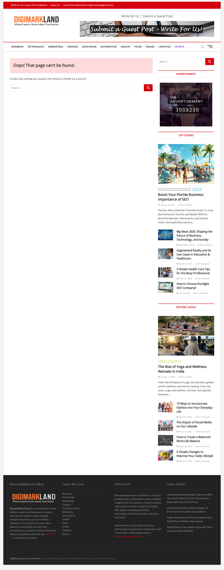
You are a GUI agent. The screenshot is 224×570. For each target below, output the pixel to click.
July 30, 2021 (184, 293)
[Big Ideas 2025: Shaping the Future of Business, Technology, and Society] (165, 235)
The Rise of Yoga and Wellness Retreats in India (182, 369)
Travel (150, 46)
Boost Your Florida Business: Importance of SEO (181, 197)
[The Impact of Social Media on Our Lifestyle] (165, 425)
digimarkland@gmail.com (128, 536)
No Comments (186, 205)
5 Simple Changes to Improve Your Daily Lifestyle (195, 454)
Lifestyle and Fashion (169, 360)
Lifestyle (165, 46)
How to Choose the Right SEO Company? (193, 286)
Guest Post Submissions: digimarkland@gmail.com (88, 5)
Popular (197, 189)
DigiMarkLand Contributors (25, 558)
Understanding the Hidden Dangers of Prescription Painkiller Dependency (187, 509)
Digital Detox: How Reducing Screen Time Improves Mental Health (189, 529)
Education (89, 46)
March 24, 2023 (185, 417)
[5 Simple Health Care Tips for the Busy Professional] (165, 272)
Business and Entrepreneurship (174, 189)
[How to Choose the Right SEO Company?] (165, 287)
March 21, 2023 (185, 264)
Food (138, 46)
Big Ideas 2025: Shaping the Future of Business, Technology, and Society (194, 235)
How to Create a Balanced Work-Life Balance (194, 439)
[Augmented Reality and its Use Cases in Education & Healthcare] (165, 253)
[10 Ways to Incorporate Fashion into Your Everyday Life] (165, 407)
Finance (72, 46)
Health (125, 46)
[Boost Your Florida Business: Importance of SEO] (186, 164)
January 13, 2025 (167, 377)
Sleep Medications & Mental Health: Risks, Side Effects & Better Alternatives (189, 519)
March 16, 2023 (185, 278)
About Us (55, 5)
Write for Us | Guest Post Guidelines (29, 5)
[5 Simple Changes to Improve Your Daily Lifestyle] (165, 455)
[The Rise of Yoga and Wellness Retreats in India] (186, 336)
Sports (179, 46)
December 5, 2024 (186, 245)
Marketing (55, 46)
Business (17, 46)
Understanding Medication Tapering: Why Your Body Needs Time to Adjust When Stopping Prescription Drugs (189, 498)
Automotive (108, 46)
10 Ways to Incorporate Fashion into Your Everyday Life (194, 408)
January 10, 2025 (167, 205)
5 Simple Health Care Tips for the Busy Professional (193, 271)
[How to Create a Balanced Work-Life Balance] (165, 440)
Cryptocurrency (71, 508)
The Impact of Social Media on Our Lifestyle (194, 424)
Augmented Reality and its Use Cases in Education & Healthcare (194, 254)
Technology (35, 46)
